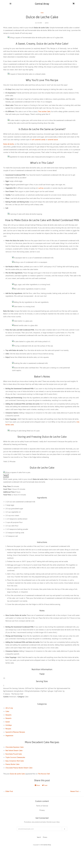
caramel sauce (53, 139)
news (42, 12)
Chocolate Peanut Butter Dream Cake (18, 768)
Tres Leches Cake (44, 111)
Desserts (8, 715)
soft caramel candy (38, 139)
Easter (7, 722)
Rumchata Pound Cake (13, 754)
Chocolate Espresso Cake (14, 747)
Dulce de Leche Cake (17, 774)
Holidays (8, 725)
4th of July (9, 708)
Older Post (9, 791)
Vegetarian (9, 735)
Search (39, 837)
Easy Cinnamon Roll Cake (14, 761)
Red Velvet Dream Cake (13, 750)
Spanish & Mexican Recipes (15, 732)
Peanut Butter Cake (12, 764)
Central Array (47, 845)
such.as (40, 188)
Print (6, 476)
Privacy (45, 837)
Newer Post (74, 791)
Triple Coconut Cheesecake (15, 757)
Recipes (8, 729)
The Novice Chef (44, 774)
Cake (7, 711)
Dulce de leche (8, 144)
